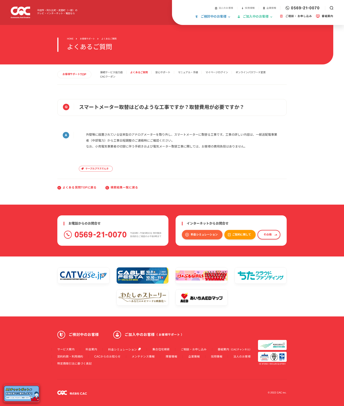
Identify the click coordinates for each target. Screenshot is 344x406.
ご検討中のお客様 (84, 335)
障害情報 (171, 356)
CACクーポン (107, 76)
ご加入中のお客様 (154, 335)
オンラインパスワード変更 (251, 72)
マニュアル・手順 (188, 72)
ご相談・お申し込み (194, 349)
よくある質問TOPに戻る (80, 187)
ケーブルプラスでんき (97, 168)
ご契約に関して (241, 234)
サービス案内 (66, 349)
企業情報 (271, 8)
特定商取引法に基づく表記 (74, 363)
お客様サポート (87, 39)
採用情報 (250, 8)
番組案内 (235, 349)
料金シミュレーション (204, 234)
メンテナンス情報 (143, 356)
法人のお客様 (226, 8)
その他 (268, 234)
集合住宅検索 (161, 349)
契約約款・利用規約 (70, 356)
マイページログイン (217, 72)
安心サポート (162, 72)
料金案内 (91, 349)
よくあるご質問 (139, 72)
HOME (70, 39)
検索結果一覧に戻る (124, 187)
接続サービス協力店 (111, 72)
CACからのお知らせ (107, 356)
